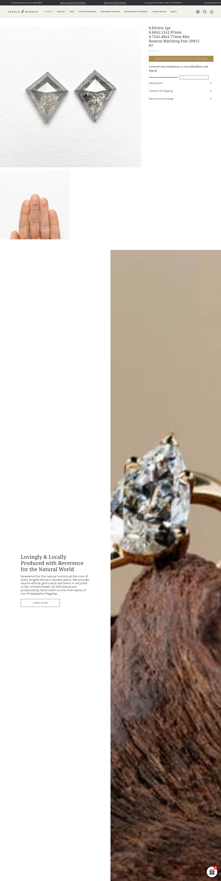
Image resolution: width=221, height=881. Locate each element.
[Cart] (211, 11)
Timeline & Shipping (161, 91)
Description (156, 83)
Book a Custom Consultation (73, 3)
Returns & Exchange (161, 98)
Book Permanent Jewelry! (115, 3)
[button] (61, 12)
